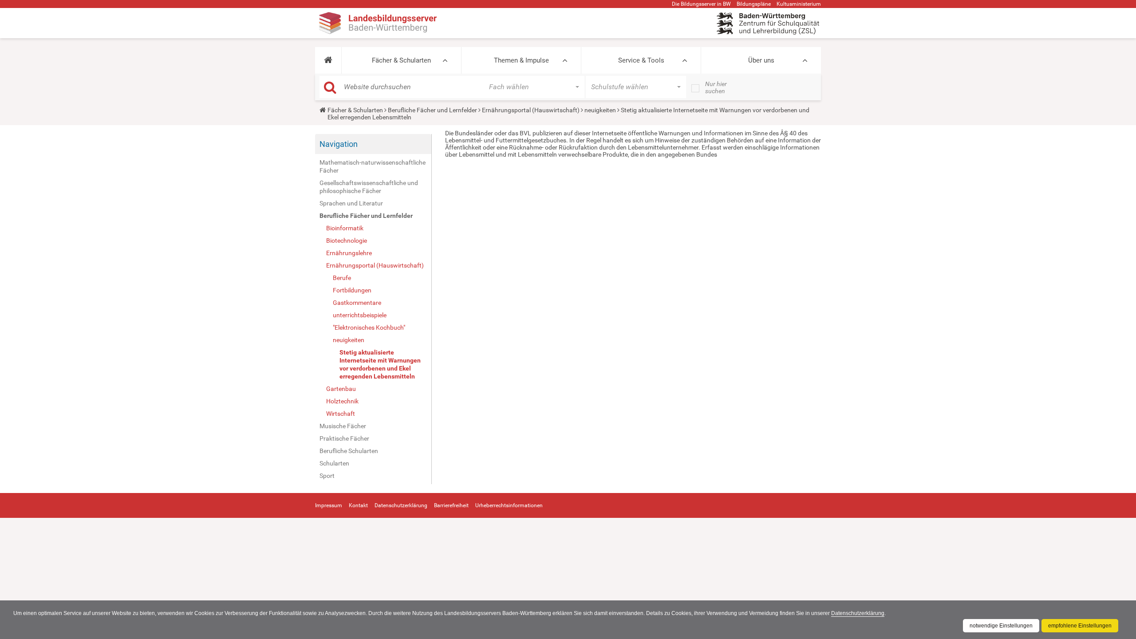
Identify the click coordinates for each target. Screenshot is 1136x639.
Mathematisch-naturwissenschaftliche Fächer (373, 166)
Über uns (761, 60)
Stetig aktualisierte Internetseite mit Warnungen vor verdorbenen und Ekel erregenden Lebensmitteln (380, 364)
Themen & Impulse (521, 60)
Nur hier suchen (716, 87)
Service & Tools (641, 60)
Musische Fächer (343, 426)
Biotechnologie (346, 240)
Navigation (339, 144)
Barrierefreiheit (451, 505)
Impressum (328, 505)
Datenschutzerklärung (857, 613)
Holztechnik (342, 401)
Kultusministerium (799, 4)
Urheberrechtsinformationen (509, 505)
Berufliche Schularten (349, 450)
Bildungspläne (754, 4)
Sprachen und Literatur (351, 203)
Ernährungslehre (349, 252)
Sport (327, 475)
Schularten (334, 463)
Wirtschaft (340, 413)
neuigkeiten (600, 110)
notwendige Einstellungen (1001, 626)
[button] (328, 60)
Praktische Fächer (344, 438)
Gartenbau (341, 388)
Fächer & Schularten (401, 60)
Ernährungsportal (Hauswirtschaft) (531, 110)
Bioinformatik (344, 228)
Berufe (342, 277)
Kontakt (358, 505)
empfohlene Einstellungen (1080, 626)
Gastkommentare (357, 302)
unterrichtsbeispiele (360, 315)
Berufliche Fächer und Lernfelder (432, 110)
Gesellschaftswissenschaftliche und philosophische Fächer (369, 186)
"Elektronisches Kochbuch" (369, 327)
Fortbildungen (352, 290)
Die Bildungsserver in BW (701, 4)
